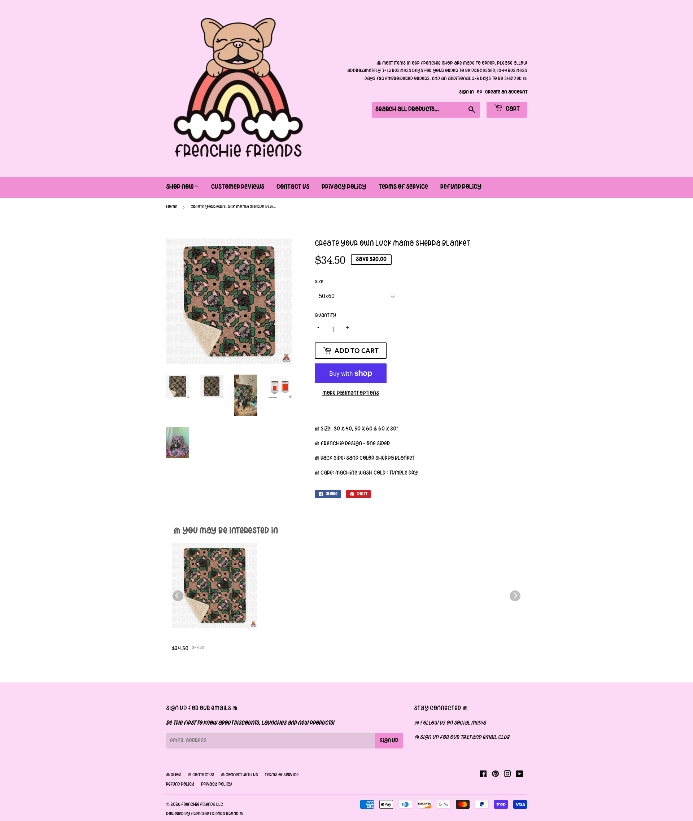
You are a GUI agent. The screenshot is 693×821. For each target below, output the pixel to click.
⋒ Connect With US (239, 775)
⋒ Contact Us (201, 775)
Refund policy (180, 784)
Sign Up (389, 740)
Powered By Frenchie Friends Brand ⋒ (204, 814)
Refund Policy (460, 187)
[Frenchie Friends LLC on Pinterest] (495, 775)
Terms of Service (403, 187)
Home (171, 207)
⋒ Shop (173, 775)
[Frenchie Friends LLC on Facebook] (483, 775)
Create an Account (506, 92)
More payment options (350, 393)
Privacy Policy (344, 187)
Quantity (325, 315)
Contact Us (292, 187)
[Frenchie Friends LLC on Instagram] (507, 775)
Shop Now (180, 187)
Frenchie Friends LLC (202, 805)
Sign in (466, 92)
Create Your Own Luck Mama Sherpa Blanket (213, 640)
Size (319, 282)
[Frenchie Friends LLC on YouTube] (519, 775)
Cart (512, 109)
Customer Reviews (237, 187)
